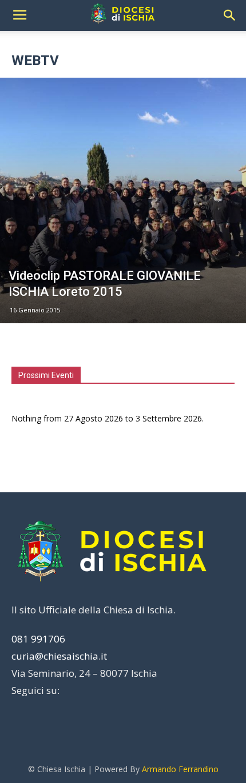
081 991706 (38, 638)
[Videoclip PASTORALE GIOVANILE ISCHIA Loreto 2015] (123, 200)
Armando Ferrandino (180, 769)
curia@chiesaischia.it (59, 655)
